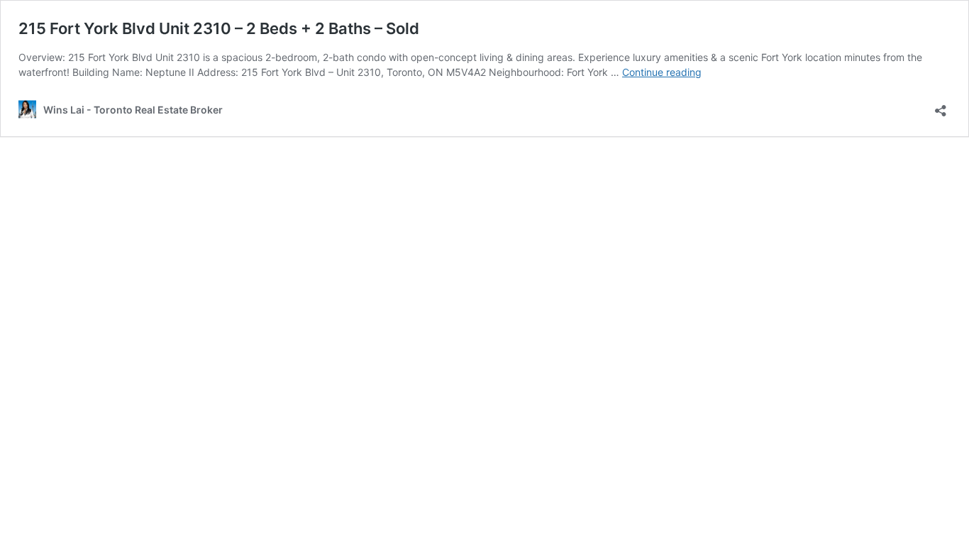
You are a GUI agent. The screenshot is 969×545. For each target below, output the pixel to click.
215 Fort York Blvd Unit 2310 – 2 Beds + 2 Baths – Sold (218, 28)
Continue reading (662, 72)
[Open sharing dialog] (941, 106)
